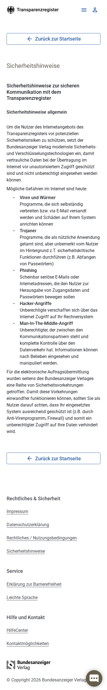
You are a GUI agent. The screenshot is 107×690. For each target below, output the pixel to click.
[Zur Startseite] (33, 10)
